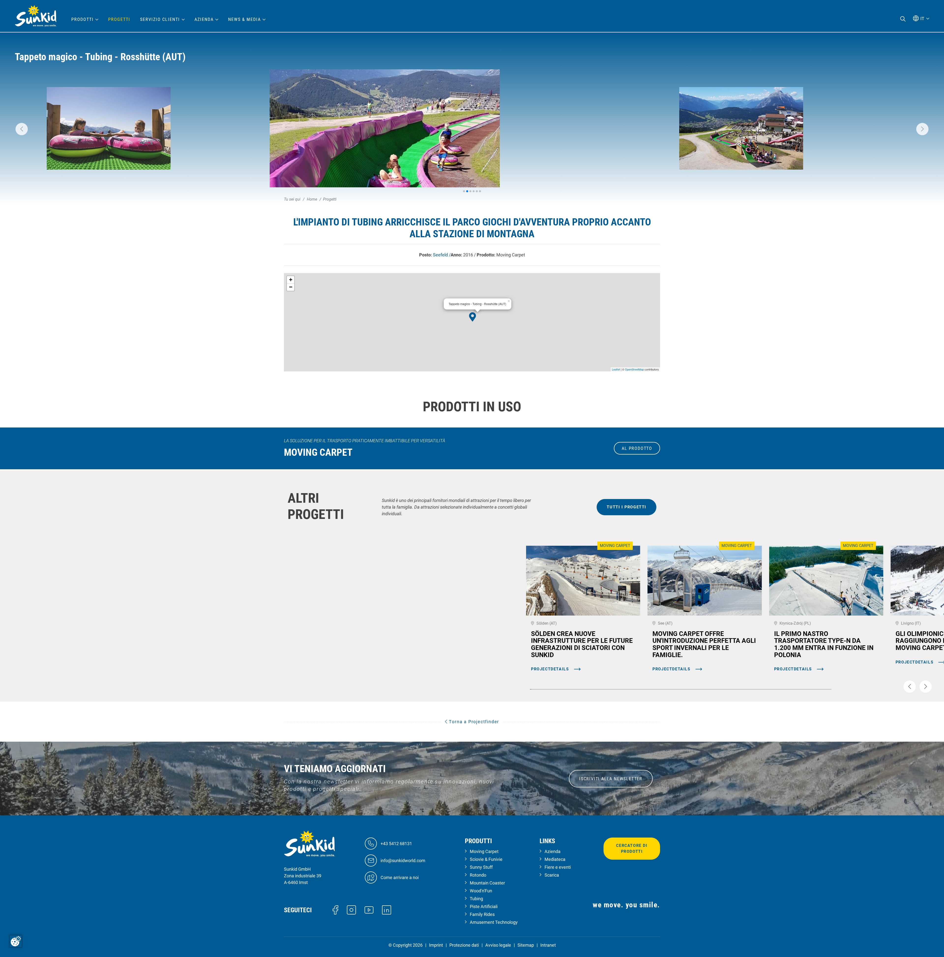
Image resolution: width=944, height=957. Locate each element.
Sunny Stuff (481, 867)
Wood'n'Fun (481, 890)
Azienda (552, 851)
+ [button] (290, 280)
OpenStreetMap (634, 369)
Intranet (548, 945)
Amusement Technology (494, 922)
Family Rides (482, 914)
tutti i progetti (626, 507)
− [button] (290, 287)
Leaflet (616, 369)
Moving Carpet (484, 851)
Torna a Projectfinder (473, 721)
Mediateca (555, 859)
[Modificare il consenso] (16, 941)
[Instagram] (351, 909)
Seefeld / (442, 254)
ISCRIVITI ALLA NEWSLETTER (610, 778)
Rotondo (478, 875)
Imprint (436, 945)
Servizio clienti (160, 19)
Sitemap (525, 945)
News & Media (244, 19)
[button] (21, 129)
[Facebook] (335, 909)
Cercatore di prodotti (631, 848)
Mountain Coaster (487, 882)
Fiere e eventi (558, 867)
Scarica (552, 875)
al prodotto (637, 448)
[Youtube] (369, 909)
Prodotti (82, 19)
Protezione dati (464, 945)
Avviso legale (498, 945)
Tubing (476, 898)
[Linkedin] (386, 909)
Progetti (119, 19)
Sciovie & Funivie (486, 859)
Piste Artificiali (484, 906)
